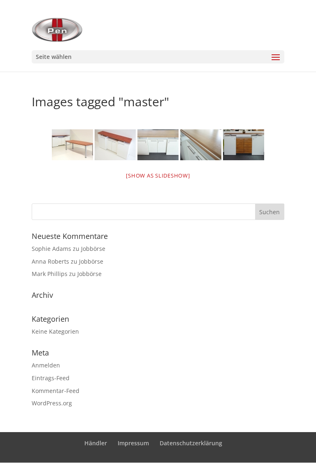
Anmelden (46, 365)
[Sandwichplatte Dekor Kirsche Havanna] (200, 144)
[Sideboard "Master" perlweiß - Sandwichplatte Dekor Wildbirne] (115, 144)
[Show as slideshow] (158, 175)
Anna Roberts (50, 261)
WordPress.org (52, 403)
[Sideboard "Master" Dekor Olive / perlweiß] (243, 144)
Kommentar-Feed (55, 391)
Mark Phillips (49, 274)
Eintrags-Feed (51, 378)
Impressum (133, 443)
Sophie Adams (51, 249)
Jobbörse (93, 249)
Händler (95, 443)
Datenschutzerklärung (191, 443)
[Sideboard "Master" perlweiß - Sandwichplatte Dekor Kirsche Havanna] (158, 144)
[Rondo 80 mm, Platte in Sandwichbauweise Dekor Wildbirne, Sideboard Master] (72, 144)
